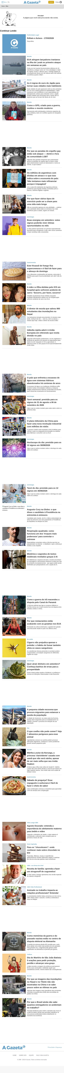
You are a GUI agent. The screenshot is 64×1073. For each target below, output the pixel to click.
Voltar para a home (42, 20)
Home (3, 6)
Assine (51, 2)
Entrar (57, 2)
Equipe (31, 1055)
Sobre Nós (22, 1055)
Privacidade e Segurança (55, 1047)
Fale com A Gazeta (42, 1055)
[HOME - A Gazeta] (32, 2)
